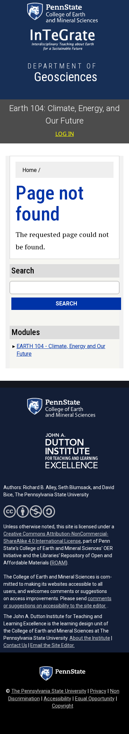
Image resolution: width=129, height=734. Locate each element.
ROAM (59, 562)
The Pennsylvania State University (48, 691)
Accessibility (57, 699)
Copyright (62, 706)
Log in (64, 134)
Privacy (98, 691)
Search (66, 303)
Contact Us (15, 645)
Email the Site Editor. (52, 645)
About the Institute (89, 638)
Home (29, 170)
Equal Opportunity (95, 699)
